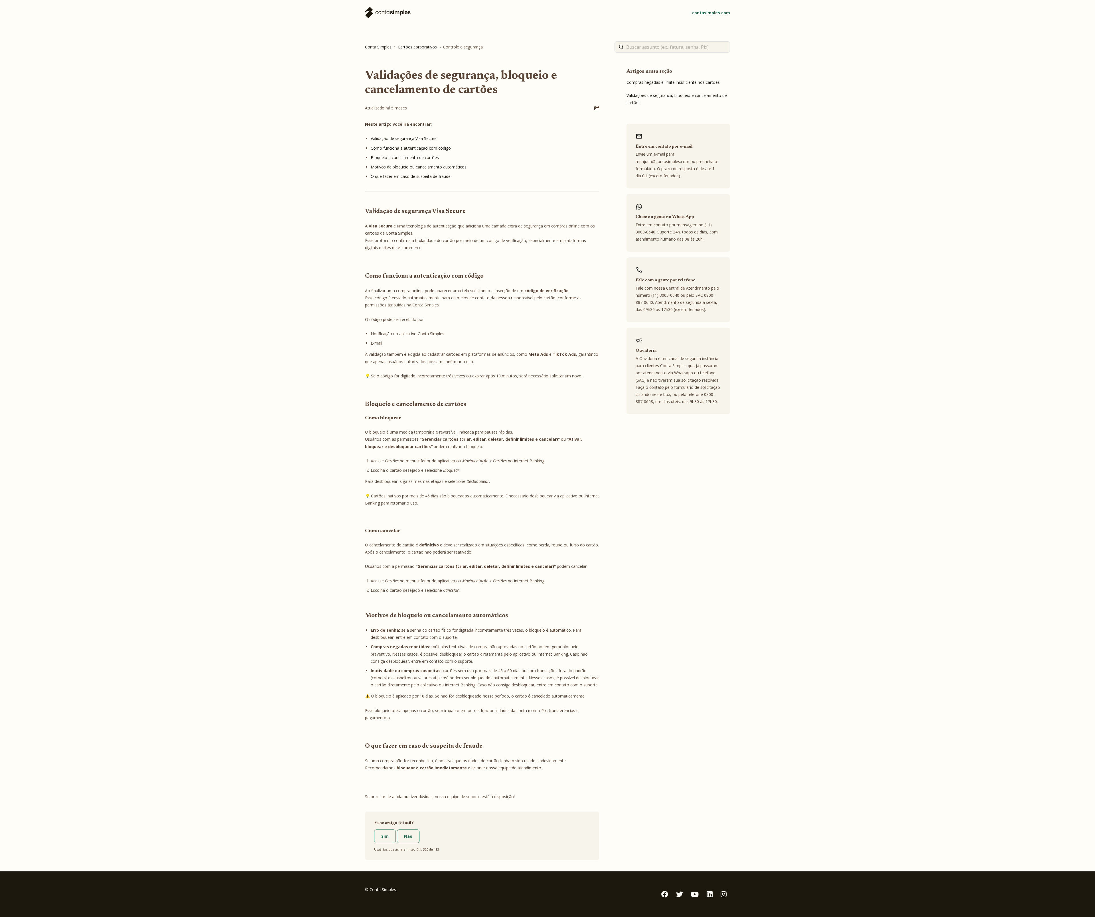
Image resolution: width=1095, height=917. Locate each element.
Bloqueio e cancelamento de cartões (405, 157)
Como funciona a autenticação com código (411, 148)
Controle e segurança (463, 47)
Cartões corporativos (417, 47)
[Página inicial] (388, 13)
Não (408, 836)
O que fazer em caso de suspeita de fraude (411, 176)
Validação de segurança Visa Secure (404, 138)
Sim (385, 836)
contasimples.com (711, 12)
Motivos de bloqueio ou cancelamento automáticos (419, 167)
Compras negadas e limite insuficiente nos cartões (673, 82)
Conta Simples (378, 47)
